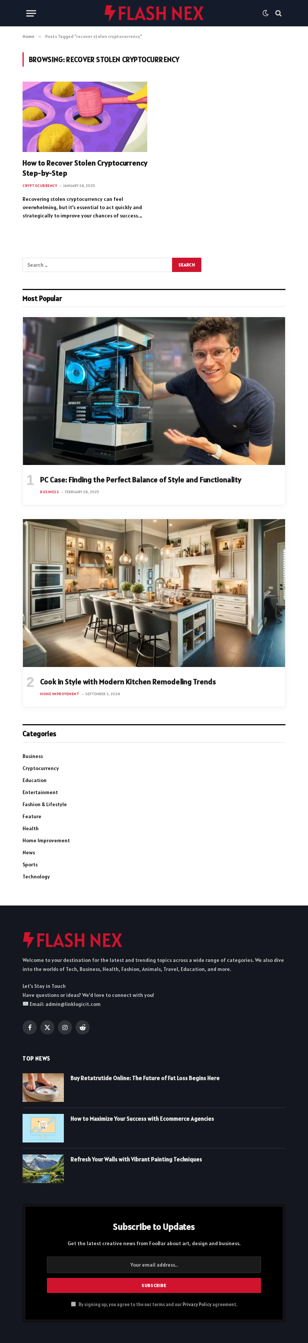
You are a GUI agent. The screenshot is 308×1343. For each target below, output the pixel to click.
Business (49, 491)
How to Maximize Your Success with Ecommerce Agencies (142, 1118)
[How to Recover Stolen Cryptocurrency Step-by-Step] (85, 117)
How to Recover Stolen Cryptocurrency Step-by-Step (85, 168)
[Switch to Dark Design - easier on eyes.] (265, 13)
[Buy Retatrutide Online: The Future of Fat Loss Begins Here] (43, 1087)
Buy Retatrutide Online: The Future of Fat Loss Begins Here (145, 1078)
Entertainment (40, 792)
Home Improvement (59, 693)
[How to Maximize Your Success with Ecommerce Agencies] (43, 1128)
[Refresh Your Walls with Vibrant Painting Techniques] (43, 1169)
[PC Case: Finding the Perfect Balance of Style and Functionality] (154, 391)
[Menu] (31, 13)
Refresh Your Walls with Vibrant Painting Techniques (136, 1159)
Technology (36, 876)
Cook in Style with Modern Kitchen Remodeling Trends (128, 682)
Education (35, 780)
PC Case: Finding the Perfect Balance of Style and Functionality (140, 480)
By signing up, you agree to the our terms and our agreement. (157, 1304)
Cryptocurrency (40, 185)
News (29, 852)
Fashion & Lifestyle (45, 804)
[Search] (278, 13)
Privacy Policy (197, 1304)
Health (31, 828)
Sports (30, 864)
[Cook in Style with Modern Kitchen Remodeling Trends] (154, 593)
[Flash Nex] (154, 13)
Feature (32, 816)
